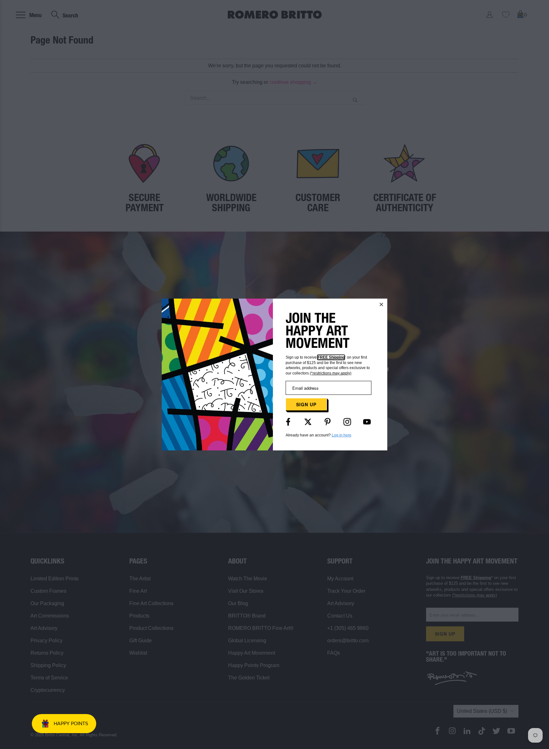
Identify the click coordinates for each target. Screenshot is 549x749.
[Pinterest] (327, 422)
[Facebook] (288, 422)
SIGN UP (306, 404)
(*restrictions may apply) (330, 373)
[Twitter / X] (308, 422)
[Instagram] (347, 422)
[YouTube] (367, 422)
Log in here (341, 435)
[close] (381, 304)
